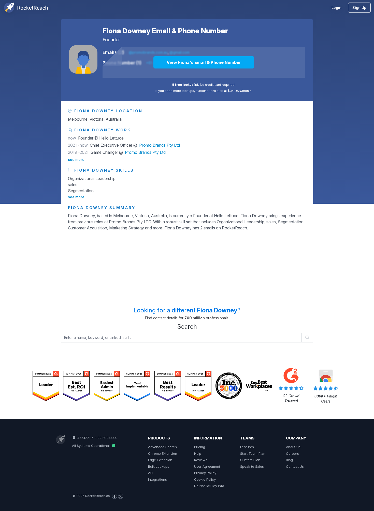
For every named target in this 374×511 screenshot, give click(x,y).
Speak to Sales (252, 466)
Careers (292, 453)
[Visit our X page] (120, 496)
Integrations (157, 479)
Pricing (199, 447)
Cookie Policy (205, 479)
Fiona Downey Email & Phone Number (165, 30)
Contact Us (295, 466)
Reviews (200, 460)
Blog (289, 460)
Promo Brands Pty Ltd (159, 145)
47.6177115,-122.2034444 (96, 438)
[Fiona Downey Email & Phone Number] (83, 59)
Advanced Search (162, 447)
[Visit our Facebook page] (114, 496)
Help (197, 453)
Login (336, 7)
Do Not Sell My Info (209, 486)
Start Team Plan (252, 453)
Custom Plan (250, 460)
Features (247, 447)
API (150, 473)
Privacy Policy (205, 473)
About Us (293, 447)
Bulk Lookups (158, 466)
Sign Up (359, 7)
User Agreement (207, 466)
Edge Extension (160, 460)
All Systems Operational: (91, 446)
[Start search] (307, 337)
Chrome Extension (162, 453)
